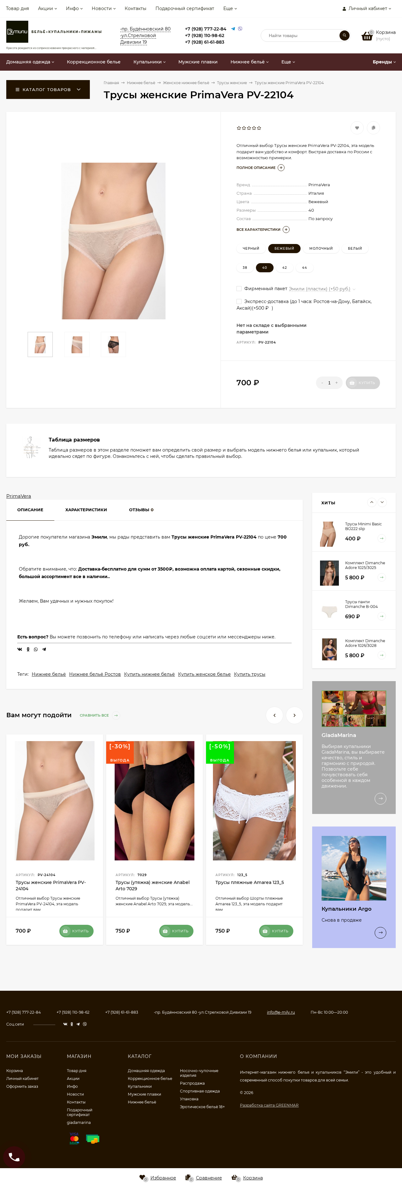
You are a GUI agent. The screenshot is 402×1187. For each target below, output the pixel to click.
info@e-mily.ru (281, 1012)
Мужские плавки (144, 1094)
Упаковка (189, 1099)
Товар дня (17, 8)
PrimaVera (18, 496)
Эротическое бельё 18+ (202, 1106)
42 (284, 268)
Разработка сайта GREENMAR (269, 1105)
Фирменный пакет (265, 288)
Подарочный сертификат (184, 8)
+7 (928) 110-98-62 (204, 35)
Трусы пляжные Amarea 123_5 (249, 882)
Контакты (135, 8)
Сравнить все (95, 715)
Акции (45, 8)
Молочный (321, 249)
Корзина (14, 1070)
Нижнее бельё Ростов (95, 674)
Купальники (140, 1086)
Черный (251, 249)
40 (264, 268)
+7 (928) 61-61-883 (204, 42)
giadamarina (79, 1122)
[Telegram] (233, 29)
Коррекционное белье (150, 1078)
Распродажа (192, 1083)
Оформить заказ (22, 1086)
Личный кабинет (22, 1078)
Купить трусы (249, 674)
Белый (355, 249)
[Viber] (240, 29)
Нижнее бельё (49, 674)
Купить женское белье (204, 674)
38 (245, 268)
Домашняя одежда (146, 1070)
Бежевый (284, 249)
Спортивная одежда (200, 1091)
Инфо (72, 8)
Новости (102, 8)
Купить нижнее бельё (149, 674)
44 (304, 268)
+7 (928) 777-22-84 (205, 29)
